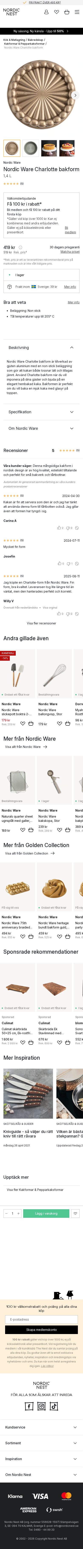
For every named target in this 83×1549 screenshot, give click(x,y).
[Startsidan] (11, 12)
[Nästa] (75, 95)
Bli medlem (70, 230)
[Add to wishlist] (22, 723)
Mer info (70, 286)
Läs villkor (47, 1366)
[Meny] (77, 12)
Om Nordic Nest (18, 1474)
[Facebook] (29, 1406)
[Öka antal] (18, 1213)
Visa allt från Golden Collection (26, 853)
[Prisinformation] (20, 247)
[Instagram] (41, 1406)
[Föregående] (7, 95)
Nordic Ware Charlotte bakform (23, 47)
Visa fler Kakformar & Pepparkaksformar (35, 1190)
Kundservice (15, 1427)
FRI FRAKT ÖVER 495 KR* (45, 2)
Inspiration (13, 1458)
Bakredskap (35, 39)
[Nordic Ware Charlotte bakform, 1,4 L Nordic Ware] (41, 94)
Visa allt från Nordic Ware (23, 747)
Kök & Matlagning (14, 39)
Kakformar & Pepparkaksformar (24, 43)
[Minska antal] (6, 1213)
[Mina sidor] (46, 12)
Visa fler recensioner (41, 623)
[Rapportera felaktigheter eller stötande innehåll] (77, 528)
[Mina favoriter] (57, 12)
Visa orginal (50, 607)
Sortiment (13, 1443)
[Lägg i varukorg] (30, 723)
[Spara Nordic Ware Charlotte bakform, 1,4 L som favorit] (75, 1213)
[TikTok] (54, 1406)
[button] (13, 184)
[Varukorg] (67, 12)
